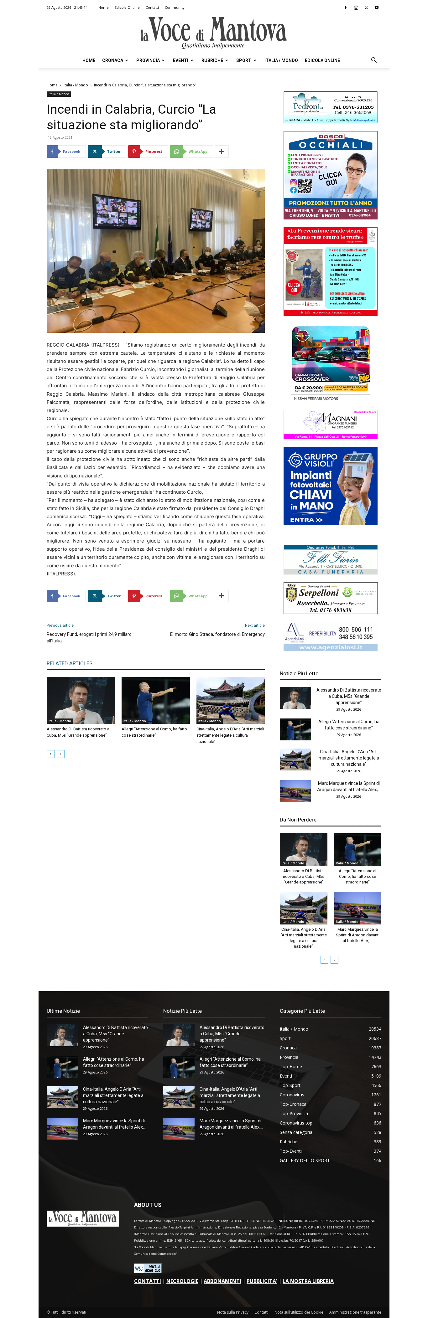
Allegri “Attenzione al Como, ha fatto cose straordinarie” (357, 876)
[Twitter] (366, 7)
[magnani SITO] (331, 437)
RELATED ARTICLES (69, 663)
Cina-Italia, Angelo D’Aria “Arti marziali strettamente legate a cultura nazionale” (230, 735)
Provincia (148, 60)
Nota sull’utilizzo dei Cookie (298, 1312)
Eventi (180, 60)
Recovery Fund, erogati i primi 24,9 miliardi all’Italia (90, 637)
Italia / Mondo (281, 60)
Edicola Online (322, 60)
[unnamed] (331, 649)
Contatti (152, 7)
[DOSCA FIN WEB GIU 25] (331, 218)
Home (103, 7)
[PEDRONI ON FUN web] (331, 121)
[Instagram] (356, 7)
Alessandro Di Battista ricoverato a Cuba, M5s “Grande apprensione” (348, 696)
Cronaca (112, 60)
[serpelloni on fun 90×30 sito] (331, 612)
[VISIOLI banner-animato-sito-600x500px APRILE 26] (331, 524)
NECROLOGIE (182, 1281)
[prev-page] (51, 754)
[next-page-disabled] (61, 754)
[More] (222, 151)
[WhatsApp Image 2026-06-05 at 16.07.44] (331, 400)
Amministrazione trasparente (355, 1312)
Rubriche (212, 60)
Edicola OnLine (127, 7)
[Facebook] (345, 7)
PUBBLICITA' (262, 1281)
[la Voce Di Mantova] (214, 33)
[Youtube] (376, 7)
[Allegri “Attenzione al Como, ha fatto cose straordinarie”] (156, 700)
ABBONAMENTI (222, 1281)
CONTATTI (147, 1281)
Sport (243, 60)
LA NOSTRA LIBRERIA (308, 1281)
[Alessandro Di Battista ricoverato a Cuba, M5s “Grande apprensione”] (81, 700)
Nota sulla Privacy (232, 1312)
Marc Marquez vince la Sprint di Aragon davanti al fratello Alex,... (357, 935)
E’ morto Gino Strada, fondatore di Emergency (217, 634)
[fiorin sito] (331, 573)
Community (175, 7)
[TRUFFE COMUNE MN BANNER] (331, 314)
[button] (373, 61)
